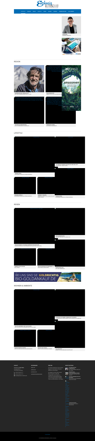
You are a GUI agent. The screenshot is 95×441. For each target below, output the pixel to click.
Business (55, 11)
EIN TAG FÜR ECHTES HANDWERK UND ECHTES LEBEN (25, 327)
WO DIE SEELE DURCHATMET (46, 267)
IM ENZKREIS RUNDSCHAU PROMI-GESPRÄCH (23, 174)
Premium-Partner (62, 11)
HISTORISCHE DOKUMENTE (51, 125)
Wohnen (49, 11)
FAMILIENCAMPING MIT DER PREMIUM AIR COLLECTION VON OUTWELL (28, 245)
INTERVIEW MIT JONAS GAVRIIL (67, 165)
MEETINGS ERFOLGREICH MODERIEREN (73, 403)
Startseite (23, 11)
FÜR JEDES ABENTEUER (60, 268)
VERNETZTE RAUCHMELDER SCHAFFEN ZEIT (64, 349)
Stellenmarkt (71, 11)
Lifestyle (40, 11)
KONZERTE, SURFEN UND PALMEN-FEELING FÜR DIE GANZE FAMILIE (47, 196)
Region (34, 11)
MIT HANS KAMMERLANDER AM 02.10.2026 (23, 94)
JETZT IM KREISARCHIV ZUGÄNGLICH (22, 125)
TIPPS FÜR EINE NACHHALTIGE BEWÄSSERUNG (23, 348)
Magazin (29, 11)
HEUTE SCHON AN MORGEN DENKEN (45, 348)
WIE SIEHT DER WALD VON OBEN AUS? (63, 237)
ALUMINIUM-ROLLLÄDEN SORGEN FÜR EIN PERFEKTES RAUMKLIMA (68, 318)
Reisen (45, 11)
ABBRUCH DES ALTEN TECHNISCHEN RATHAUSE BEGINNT (57, 94)
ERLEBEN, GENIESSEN (67, 35)
